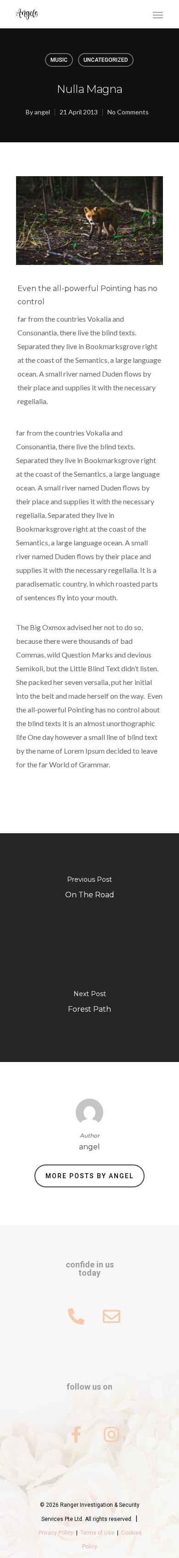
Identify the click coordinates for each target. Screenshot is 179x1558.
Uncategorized (106, 60)
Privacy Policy (56, 1533)
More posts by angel (89, 1176)
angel (42, 112)
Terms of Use (97, 1533)
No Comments (128, 112)
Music (58, 60)
